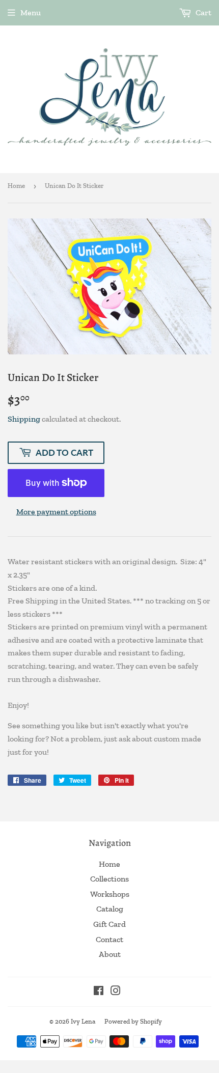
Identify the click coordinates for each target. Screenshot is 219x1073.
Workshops (109, 894)
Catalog (109, 909)
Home (16, 185)
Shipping (24, 419)
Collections (109, 879)
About (110, 954)
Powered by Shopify (133, 1021)
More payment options (56, 511)
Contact (109, 939)
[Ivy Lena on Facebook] (98, 992)
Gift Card (109, 924)
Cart (202, 12)
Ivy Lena (83, 1021)
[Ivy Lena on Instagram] (116, 992)
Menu (30, 12)
